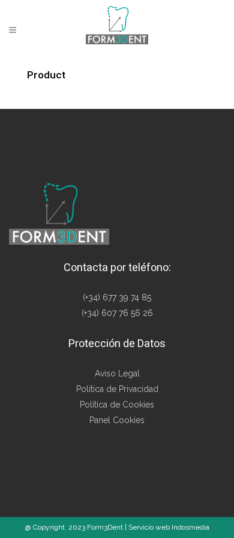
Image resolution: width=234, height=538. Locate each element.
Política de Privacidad (117, 389)
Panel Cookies (117, 420)
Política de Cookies (117, 404)
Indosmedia (190, 527)
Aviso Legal (117, 373)
